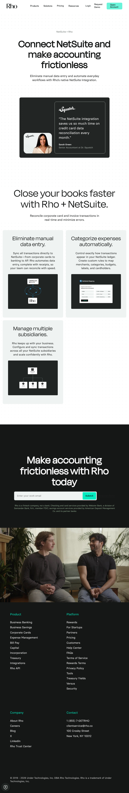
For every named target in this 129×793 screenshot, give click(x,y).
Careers (15, 725)
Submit (89, 495)
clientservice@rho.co (80, 725)
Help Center (74, 647)
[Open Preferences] (5, 787)
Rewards (72, 622)
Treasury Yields (76, 678)
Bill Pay (14, 642)
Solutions (48, 6)
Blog (13, 730)
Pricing (60, 6)
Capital (14, 647)
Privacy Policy (75, 668)
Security (72, 688)
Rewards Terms (76, 663)
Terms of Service (77, 658)
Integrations (17, 663)
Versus (71, 683)
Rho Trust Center (21, 746)
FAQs (70, 652)
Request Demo (98, 6)
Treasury (15, 658)
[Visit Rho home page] (12, 6)
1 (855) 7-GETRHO (78, 720)
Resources (74, 6)
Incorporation (18, 652)
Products (34, 6)
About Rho (16, 720)
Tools (70, 673)
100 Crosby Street (78, 730)
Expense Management (24, 637)
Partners (72, 632)
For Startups (74, 627)
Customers (73, 642)
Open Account (114, 6)
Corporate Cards (20, 632)
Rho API (15, 668)
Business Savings (21, 627)
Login (88, 6)
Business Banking (21, 622)
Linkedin (15, 741)
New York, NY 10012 (79, 736)
